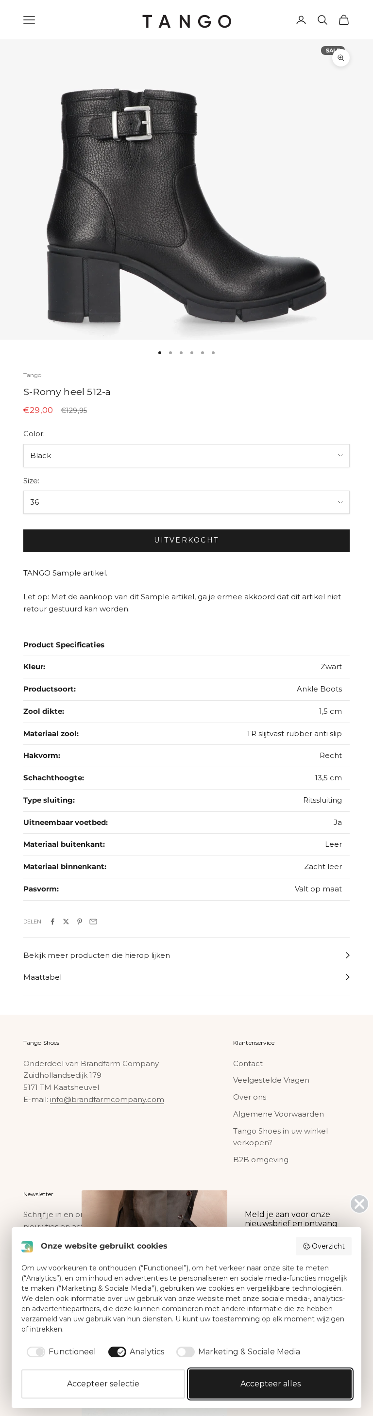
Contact (248, 1063)
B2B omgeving (260, 1159)
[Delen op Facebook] (52, 921)
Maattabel (42, 977)
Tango (32, 375)
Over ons (249, 1097)
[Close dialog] (359, 1204)
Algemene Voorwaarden (278, 1114)
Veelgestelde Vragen (271, 1080)
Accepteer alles (270, 1383)
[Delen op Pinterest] (80, 921)
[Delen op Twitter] (66, 921)
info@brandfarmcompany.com (107, 1099)
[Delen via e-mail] (93, 921)
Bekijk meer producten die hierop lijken (96, 955)
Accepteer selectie (103, 1383)
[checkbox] (59, 1352)
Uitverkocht (186, 540)
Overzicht (328, 1246)
